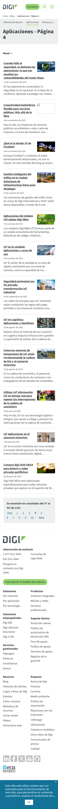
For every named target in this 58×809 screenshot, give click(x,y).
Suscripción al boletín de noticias (25, 582)
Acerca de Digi (39, 681)
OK (29, 802)
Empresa (36, 677)
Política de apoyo (41, 647)
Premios (35, 686)
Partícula (8, 658)
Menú (6, 53)
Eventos (7, 696)
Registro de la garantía (39, 659)
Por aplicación (11, 601)
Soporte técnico (40, 618)
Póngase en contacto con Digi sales (13, 568)
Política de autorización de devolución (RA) (40, 632)
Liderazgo (36, 720)
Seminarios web (12, 725)
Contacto (32, 7)
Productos (37, 591)
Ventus (7, 668)
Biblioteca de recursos (10, 708)
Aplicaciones (32, 22)
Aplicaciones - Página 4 (28, 16)
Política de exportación (38, 703)
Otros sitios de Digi (41, 735)
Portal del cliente (41, 623)
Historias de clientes (15, 686)
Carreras (35, 691)
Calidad (35, 749)
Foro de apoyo (39, 642)
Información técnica (13, 22)
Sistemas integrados (42, 596)
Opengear (8, 654)
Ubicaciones (38, 725)
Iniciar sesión (10, 716)
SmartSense (10, 663)
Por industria (10, 596)
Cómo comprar (11, 701)
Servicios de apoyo (41, 652)
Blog (12, 16)
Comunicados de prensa (40, 742)
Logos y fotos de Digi (15, 691)
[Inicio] (10, 7)
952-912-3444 (11, 559)
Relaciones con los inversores (41, 713)
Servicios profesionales (39, 608)
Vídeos (7, 720)
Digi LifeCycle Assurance (10, 630)
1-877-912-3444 (12, 554)
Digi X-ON (8, 637)
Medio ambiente (40, 696)
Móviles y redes (39, 601)
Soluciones (9, 591)
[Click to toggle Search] (45, 7)
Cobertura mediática (42, 730)
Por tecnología (11, 606)
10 (32, 517)
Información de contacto (18, 549)
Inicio (5, 16)
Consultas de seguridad (38, 556)
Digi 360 (7, 623)
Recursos (8, 677)
